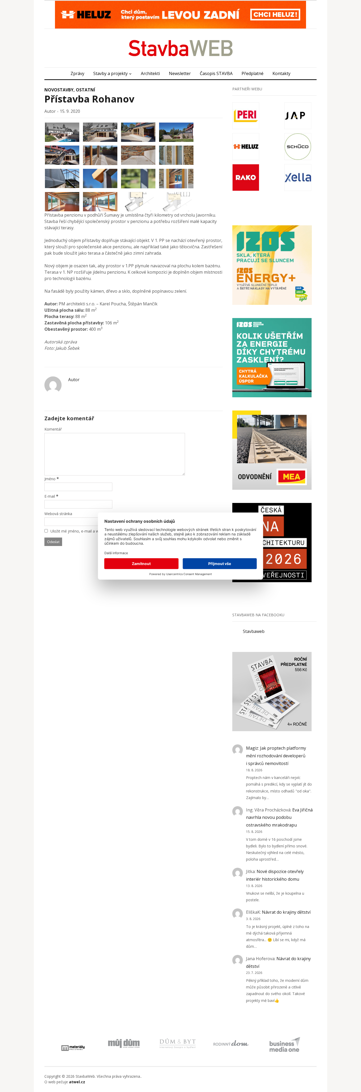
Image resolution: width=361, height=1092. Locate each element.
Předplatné (252, 73)
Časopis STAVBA (216, 73)
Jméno (49, 478)
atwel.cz (77, 1081)
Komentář (53, 429)
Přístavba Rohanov (89, 98)
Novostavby (58, 90)
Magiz (252, 748)
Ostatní (85, 90)
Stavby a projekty (110, 73)
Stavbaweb (254, 631)
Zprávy (77, 73)
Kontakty (281, 73)
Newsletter (180, 73)
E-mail (49, 496)
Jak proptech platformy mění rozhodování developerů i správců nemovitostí (276, 755)
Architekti (150, 73)
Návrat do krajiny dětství (286, 912)
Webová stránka (58, 513)
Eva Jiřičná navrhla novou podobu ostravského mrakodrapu (279, 817)
